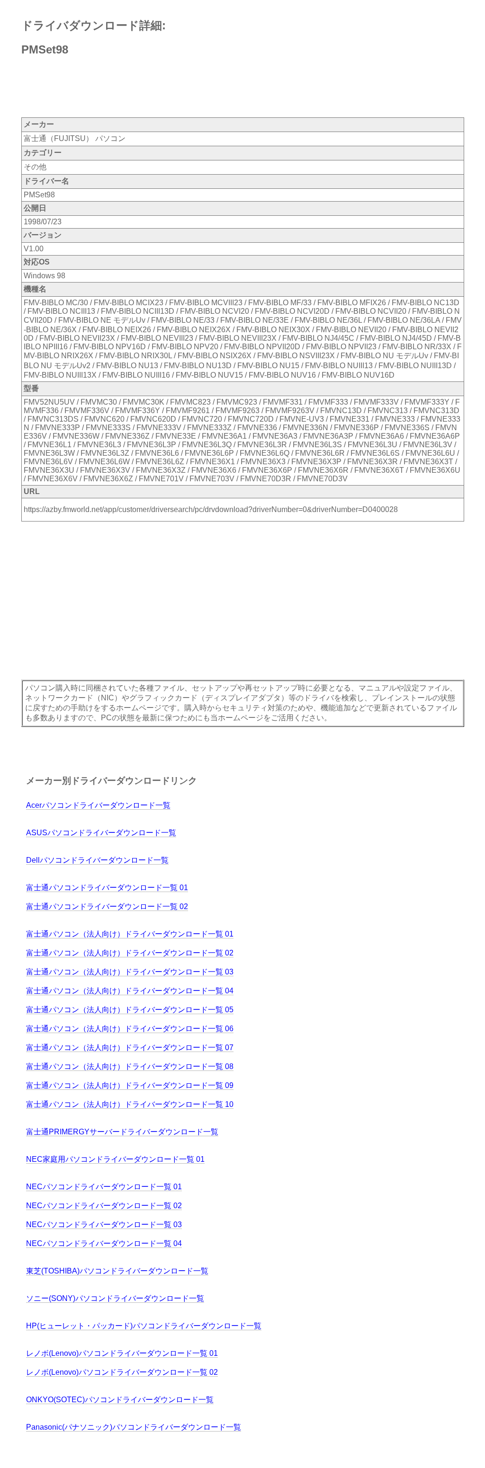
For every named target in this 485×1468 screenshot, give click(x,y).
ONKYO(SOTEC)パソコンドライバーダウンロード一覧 (120, 1400)
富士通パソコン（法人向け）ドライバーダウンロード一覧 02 (130, 953)
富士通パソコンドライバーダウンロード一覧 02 (107, 906)
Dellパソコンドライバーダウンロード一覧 (97, 860)
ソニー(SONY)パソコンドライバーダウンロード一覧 (115, 1298)
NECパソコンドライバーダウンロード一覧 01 (104, 1187)
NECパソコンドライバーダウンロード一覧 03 (104, 1224)
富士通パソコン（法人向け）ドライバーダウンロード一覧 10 (130, 1104)
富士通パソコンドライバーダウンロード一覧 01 (107, 888)
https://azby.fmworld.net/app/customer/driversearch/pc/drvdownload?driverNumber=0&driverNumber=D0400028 (211, 509)
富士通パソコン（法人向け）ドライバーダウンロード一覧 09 (130, 1085)
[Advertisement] (193, 87)
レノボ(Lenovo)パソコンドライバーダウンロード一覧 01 (122, 1353)
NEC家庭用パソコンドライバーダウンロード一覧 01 (115, 1159)
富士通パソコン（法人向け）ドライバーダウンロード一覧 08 (130, 1066)
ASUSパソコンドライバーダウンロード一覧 (101, 833)
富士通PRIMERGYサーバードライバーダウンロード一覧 (122, 1132)
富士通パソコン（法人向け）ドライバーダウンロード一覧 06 (130, 1029)
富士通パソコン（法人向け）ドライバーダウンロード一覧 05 (130, 1010)
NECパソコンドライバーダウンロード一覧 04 (104, 1243)
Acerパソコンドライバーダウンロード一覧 (98, 805)
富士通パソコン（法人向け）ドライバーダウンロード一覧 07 (130, 1048)
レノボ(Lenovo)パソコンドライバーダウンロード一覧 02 (122, 1372)
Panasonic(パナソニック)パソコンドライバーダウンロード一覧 (133, 1427)
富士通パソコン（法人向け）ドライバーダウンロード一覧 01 (130, 934)
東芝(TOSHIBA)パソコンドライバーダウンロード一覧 (117, 1271)
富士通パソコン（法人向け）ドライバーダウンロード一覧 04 (130, 991)
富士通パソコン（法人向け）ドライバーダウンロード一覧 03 (130, 972)
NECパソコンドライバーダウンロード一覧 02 (104, 1206)
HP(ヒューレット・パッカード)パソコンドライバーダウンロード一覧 (143, 1326)
